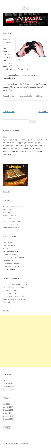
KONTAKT (6, 191)
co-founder (7, 260)
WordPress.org (8, 389)
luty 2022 (6, 404)
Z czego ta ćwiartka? (10, 215)
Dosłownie (7, 218)
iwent (5, 248)
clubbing (43, 111)
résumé (6, 269)
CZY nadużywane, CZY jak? (12, 221)
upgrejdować (8, 263)
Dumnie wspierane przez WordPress (15, 443)
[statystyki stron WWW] (6, 428)
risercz (5, 245)
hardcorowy (9, 111)
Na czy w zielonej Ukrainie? (13, 206)
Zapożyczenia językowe (11, 227)
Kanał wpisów (8, 383)
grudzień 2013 (8, 416)
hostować (6, 254)
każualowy (7, 251)
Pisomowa (7, 209)
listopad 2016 (8, 410)
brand (5, 137)
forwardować (8, 266)
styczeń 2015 (7, 413)
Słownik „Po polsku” (10, 257)
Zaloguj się (7, 380)
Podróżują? (7, 212)
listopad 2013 (8, 419)
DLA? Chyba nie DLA (10, 224)
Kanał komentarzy (9, 386)
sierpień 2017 (8, 407)
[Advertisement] (25, 341)
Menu (25, 8)
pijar (4, 242)
